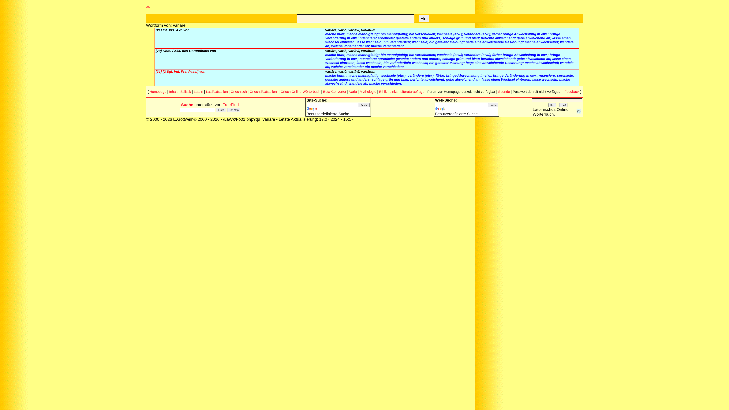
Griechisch (239, 92)
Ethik (383, 92)
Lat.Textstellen (217, 92)
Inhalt (173, 92)
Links (394, 92)
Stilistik (185, 92)
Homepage (158, 92)
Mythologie (368, 92)
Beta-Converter (334, 92)
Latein (198, 92)
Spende (504, 92)
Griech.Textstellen (263, 92)
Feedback (571, 92)
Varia (353, 92)
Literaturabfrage (412, 92)
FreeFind (230, 104)
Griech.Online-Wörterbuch (300, 92)
